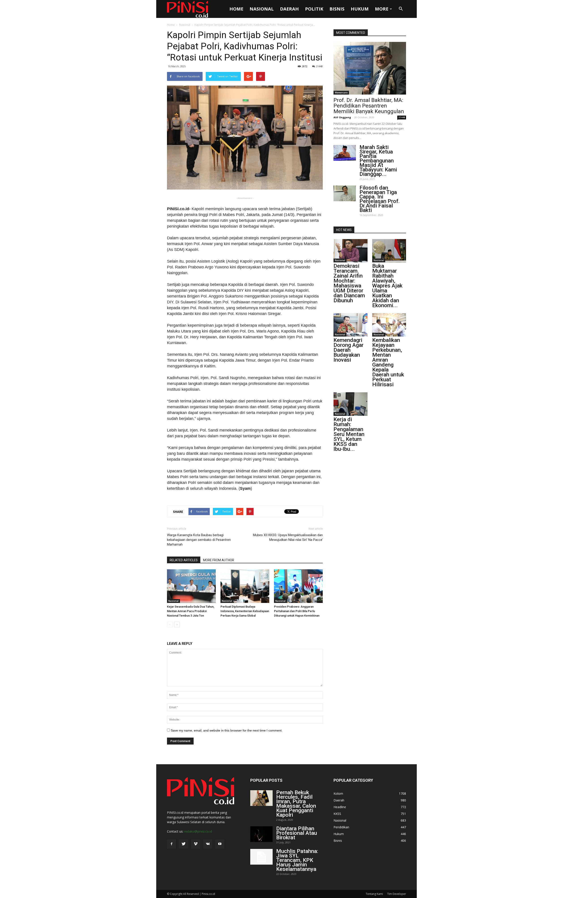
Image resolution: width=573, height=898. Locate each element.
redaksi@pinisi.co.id (198, 831)
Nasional (262, 9)
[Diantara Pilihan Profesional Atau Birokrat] (261, 834)
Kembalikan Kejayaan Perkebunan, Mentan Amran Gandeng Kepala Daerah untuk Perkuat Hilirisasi (388, 362)
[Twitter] (183, 844)
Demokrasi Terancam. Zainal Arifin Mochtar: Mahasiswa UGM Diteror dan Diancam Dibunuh (349, 283)
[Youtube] (219, 844)
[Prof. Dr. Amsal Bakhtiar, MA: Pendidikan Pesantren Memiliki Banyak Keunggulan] (370, 68)
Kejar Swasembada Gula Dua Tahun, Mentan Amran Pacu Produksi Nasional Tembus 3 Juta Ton (190, 611)
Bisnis (336, 9)
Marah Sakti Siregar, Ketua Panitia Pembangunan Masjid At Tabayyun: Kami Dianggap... (378, 160)
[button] (400, 9)
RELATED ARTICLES (184, 560)
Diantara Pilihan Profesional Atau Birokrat (296, 833)
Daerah (289, 9)
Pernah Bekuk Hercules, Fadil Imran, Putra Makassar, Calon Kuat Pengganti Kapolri (296, 803)
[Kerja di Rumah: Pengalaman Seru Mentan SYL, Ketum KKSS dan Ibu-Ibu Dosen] (351, 404)
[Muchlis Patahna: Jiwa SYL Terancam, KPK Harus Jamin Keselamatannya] (261, 857)
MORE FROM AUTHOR (218, 560)
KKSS (337, 814)
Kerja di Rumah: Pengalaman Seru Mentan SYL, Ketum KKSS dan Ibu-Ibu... (349, 434)
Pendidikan (341, 827)
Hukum (360, 9)
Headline (340, 807)
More (381, 9)
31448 (319, 66)
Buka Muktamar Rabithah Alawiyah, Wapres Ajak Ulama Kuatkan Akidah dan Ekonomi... (387, 286)
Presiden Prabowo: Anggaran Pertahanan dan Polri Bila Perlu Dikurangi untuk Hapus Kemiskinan (296, 611)
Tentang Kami (374, 894)
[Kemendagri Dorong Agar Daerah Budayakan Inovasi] (351, 325)
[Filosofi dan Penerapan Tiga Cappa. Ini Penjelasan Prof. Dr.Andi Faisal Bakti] (345, 193)
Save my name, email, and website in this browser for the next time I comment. (226, 730)
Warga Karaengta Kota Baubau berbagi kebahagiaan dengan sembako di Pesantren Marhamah (199, 539)
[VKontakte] (207, 844)
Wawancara (341, 92)
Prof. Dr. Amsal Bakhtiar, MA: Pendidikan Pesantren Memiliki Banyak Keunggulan (369, 105)
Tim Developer (396, 894)
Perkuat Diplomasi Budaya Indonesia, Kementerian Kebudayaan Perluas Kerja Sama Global (244, 611)
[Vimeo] (195, 844)
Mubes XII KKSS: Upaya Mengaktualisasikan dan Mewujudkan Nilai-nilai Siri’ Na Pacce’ (288, 537)
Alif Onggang (342, 117)
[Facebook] (171, 844)
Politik (314, 9)
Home (236, 9)
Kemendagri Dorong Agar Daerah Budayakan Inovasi (348, 350)
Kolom (338, 793)
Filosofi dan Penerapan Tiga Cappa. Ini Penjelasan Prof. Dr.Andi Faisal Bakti (379, 199)
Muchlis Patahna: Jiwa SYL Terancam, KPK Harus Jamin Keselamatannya (297, 860)
